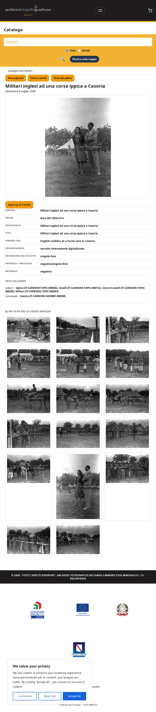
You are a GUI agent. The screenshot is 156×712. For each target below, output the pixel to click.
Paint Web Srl (90, 704)
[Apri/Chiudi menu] (100, 10)
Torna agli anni (15, 78)
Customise (25, 696)
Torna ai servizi (38, 78)
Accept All (74, 696)
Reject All (50, 696)
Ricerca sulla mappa (84, 59)
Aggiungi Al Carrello (19, 204)
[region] (49, 682)
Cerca (62, 59)
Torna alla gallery (62, 78)
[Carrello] (150, 10)
